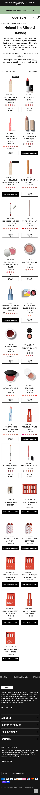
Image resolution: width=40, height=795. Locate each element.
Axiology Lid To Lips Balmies (29, 428)
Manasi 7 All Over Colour (10, 348)
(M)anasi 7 (29, 218)
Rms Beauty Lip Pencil (29, 466)
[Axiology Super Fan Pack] (29, 489)
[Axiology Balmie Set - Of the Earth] (10, 598)
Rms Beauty (10, 134)
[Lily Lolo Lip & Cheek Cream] (10, 374)
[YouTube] (13, 708)
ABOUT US (6, 718)
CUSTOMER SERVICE (11, 725)
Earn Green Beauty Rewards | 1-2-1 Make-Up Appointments (20, 3)
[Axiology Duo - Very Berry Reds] (29, 525)
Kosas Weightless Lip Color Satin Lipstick (10, 307)
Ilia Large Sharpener (10, 502)
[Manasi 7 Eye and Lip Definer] (29, 207)
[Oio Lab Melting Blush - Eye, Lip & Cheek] (29, 292)
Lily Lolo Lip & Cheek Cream (10, 389)
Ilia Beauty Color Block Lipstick (29, 137)
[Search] (34, 17)
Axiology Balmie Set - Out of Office (11, 650)
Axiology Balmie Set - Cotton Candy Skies (29, 576)
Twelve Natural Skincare (29, 344)
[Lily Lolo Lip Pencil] (10, 452)
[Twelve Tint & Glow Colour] (29, 333)
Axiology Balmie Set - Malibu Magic (11, 576)
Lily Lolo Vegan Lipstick (29, 98)
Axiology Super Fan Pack (29, 503)
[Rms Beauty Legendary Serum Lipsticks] (10, 123)
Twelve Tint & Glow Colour (29, 349)
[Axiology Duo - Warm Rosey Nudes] (10, 525)
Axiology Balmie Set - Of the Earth (11, 612)
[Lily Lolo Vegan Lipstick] (29, 84)
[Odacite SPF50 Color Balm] (29, 249)
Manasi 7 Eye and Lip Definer (29, 222)
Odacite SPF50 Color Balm (29, 263)
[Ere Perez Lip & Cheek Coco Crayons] (10, 207)
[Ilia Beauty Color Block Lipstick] (29, 123)
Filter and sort (9, 71)
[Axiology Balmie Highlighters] (29, 598)
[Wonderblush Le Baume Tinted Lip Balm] (10, 166)
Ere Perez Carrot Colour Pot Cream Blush (10, 264)
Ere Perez (10, 218)
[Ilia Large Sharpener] (10, 489)
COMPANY (6, 739)
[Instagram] (8, 708)
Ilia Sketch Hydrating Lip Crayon (29, 181)
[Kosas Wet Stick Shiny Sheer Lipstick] (10, 413)
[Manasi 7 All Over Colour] (10, 333)
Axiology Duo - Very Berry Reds (29, 540)
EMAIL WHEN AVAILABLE (29, 153)
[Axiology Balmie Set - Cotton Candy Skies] (29, 561)
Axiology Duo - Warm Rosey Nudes (10, 540)
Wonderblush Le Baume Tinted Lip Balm (10, 181)
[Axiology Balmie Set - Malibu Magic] (10, 561)
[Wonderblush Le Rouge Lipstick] (10, 84)
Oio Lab (29, 303)
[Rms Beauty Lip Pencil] (29, 452)
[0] (37, 17)
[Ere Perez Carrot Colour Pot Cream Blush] (10, 249)
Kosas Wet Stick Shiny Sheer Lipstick (10, 428)
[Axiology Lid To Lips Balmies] (29, 413)
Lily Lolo (29, 95)
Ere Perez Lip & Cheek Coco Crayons (10, 222)
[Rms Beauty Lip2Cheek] (29, 374)
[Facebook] (3, 708)
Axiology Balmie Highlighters (29, 612)
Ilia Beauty (29, 134)
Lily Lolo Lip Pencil (10, 466)
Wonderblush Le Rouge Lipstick (10, 98)
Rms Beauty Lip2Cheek (29, 389)
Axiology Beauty (29, 424)
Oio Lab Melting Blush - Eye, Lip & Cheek (29, 308)
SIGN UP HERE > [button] (6, 761)
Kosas (10, 303)
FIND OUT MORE (9, 732)
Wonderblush (10, 95)
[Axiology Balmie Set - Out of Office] (10, 636)
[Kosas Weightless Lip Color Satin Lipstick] (10, 292)
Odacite (29, 259)
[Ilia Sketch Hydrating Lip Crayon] (29, 166)
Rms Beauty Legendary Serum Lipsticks (10, 138)
